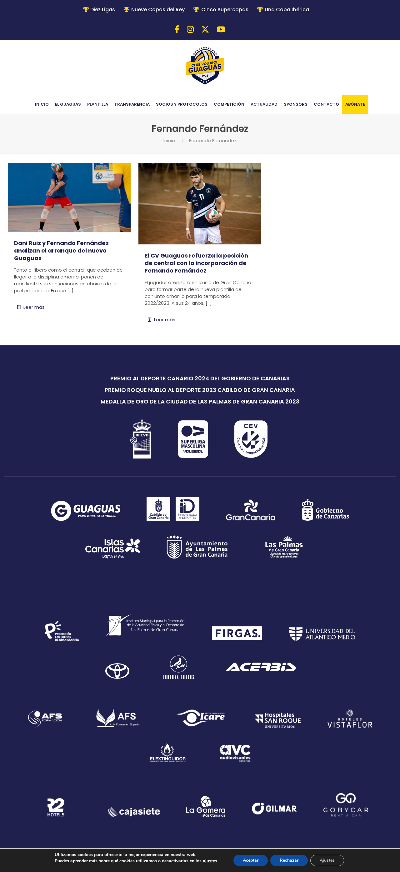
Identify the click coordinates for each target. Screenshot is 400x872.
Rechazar (289, 860)
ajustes (210, 861)
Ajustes (327, 860)
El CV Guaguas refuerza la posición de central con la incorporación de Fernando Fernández (196, 263)
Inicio (169, 140)
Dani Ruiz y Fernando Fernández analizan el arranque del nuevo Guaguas (61, 250)
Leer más (34, 307)
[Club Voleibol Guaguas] (205, 66)
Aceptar (250, 860)
